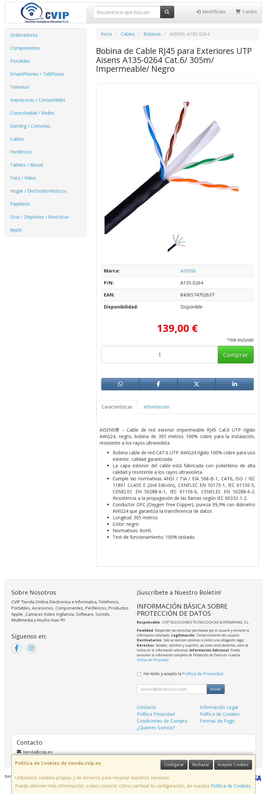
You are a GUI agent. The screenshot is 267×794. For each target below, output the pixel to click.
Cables (17, 139)
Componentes (25, 48)
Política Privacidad (156, 714)
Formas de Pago (217, 721)
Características (117, 407)
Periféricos (21, 152)
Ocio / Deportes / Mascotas (39, 217)
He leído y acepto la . (184, 673)
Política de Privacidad (152, 660)
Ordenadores (24, 35)
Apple (16, 230)
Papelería (20, 204)
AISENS (188, 271)
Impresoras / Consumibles (37, 100)
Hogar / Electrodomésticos (38, 191)
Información (156, 407)
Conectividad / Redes (32, 113)
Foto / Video (23, 178)
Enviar (215, 689)
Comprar (235, 355)
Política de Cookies (231, 786)
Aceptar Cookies (233, 764)
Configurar (174, 764)
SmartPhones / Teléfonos (37, 74)
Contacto (146, 707)
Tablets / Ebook (26, 165)
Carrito (249, 11)
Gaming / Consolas (30, 126)
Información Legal (219, 707)
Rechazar (200, 764)
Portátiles (20, 61)
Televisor (19, 87)
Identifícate (213, 11)
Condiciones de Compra (162, 721)
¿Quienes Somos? (156, 728)
